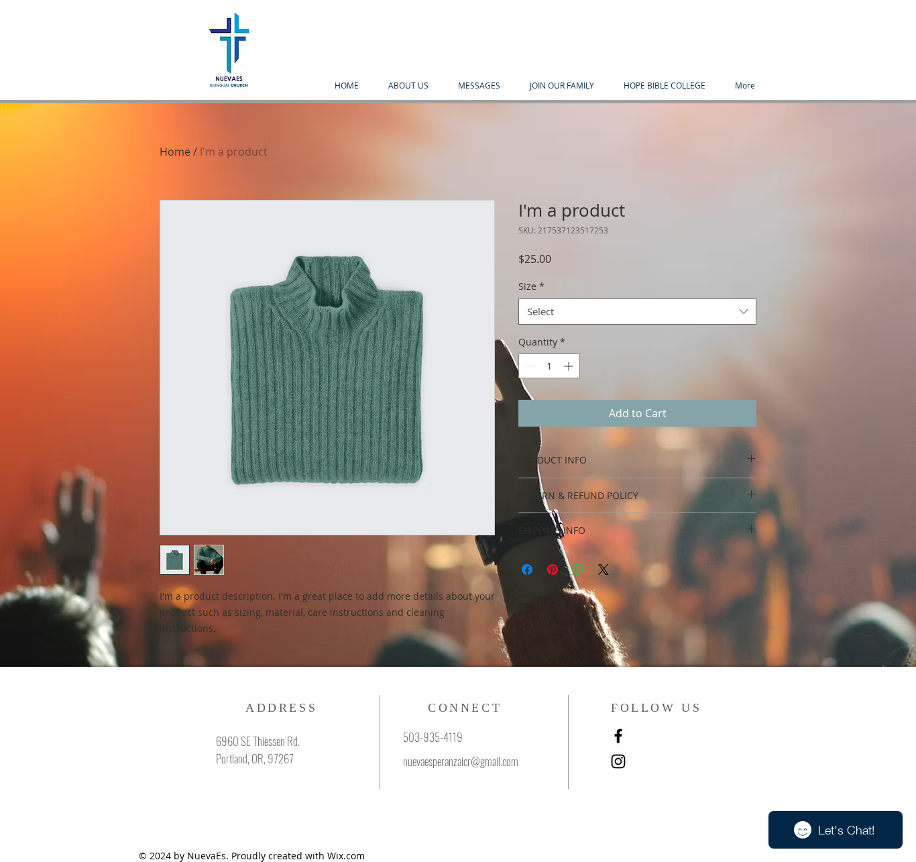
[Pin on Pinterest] (553, 569)
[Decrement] (528, 366)
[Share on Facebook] (527, 569)
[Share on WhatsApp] (578, 569)
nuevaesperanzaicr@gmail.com (460, 761)
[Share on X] (603, 569)
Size (531, 286)
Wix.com (346, 855)
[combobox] (637, 312)
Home (175, 151)
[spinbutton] (549, 366)
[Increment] (569, 366)
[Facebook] (618, 735)
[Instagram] (618, 761)
